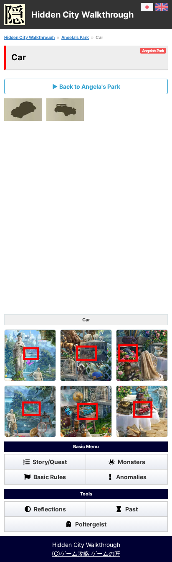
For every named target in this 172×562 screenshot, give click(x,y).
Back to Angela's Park (89, 86)
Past (131, 509)
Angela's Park (75, 37)
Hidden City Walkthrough (29, 37)
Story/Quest (50, 461)
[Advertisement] (86, 219)
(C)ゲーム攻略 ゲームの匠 (86, 553)
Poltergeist (90, 524)
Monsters (131, 461)
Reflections (50, 509)
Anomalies (131, 476)
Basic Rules (49, 476)
